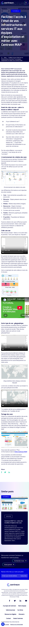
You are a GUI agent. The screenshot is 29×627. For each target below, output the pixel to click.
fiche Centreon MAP (21, 452)
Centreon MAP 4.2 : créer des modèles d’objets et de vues (13, 522)
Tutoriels (15, 11)
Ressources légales (10, 614)
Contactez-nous (19, 561)
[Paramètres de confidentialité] (3, 624)
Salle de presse (10, 610)
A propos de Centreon (9, 606)
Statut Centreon (18, 618)
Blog (5, 57)
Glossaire (21, 614)
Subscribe (24, 576)
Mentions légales (5, 624)
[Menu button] (26, 3)
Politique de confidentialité (16, 624)
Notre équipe (22, 606)
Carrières (20, 610)
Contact (8, 618)
